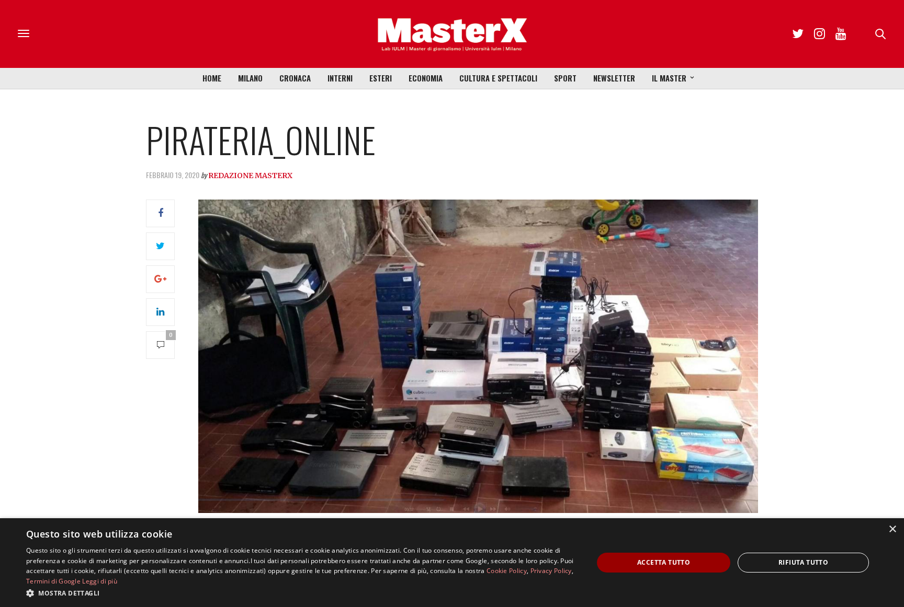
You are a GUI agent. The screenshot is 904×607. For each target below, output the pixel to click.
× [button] (892, 529)
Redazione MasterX (250, 175)
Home (211, 78)
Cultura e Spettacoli (498, 78)
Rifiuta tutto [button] (803, 562)
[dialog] (452, 562)
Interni (340, 78)
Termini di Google (53, 581)
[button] (301, 593)
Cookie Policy (507, 570)
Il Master (669, 78)
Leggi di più (99, 581)
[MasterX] (452, 34)
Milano (250, 78)
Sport (565, 78)
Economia (426, 78)
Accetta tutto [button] (663, 562)
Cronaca (295, 78)
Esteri (380, 78)
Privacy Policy (551, 570)
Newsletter (614, 78)
